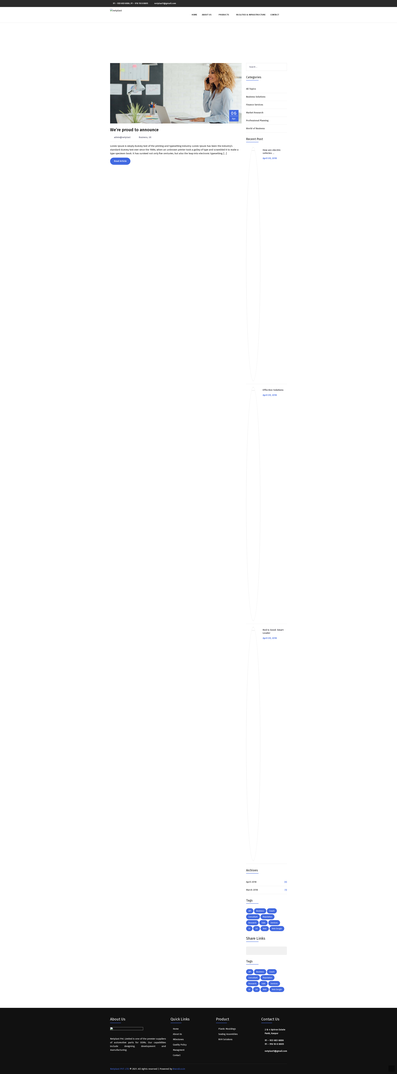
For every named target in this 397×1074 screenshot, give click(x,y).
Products (224, 15)
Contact (274, 15)
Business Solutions (255, 97)
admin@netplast (122, 137)
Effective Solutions (273, 390)
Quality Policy (180, 1044)
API (249, 911)
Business (143, 137)
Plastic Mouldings (227, 1029)
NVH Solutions (225, 1039)
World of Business (255, 128)
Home (194, 15)
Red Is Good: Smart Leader (273, 631)
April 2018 (251, 882)
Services (274, 923)
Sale (263, 923)
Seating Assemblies (228, 1034)
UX (150, 137)
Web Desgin (277, 929)
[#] (249, 950)
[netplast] (116, 10)
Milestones (178, 1039)
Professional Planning (257, 120)
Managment (178, 1050)
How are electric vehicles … (272, 152)
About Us (207, 15)
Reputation (267, 917)
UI (249, 929)
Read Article (120, 161)
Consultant (253, 917)
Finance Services (254, 104)
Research (252, 923)
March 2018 (252, 890)
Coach (271, 911)
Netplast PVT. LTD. (119, 1068)
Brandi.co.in (179, 1068)
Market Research (254, 112)
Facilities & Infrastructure (250, 15)
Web (265, 929)
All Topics (251, 89)
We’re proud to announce (134, 129)
